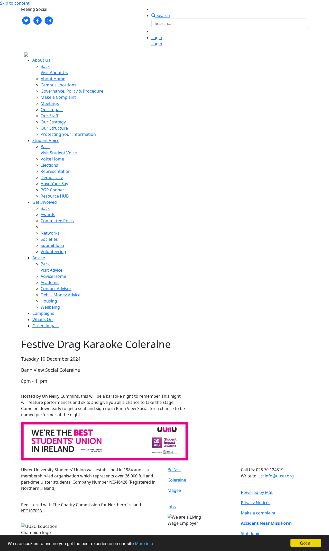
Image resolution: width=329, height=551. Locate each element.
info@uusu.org (279, 476)
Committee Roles (57, 221)
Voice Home (52, 159)
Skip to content (15, 3)
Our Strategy (53, 122)
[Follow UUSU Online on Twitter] (26, 20)
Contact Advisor (56, 288)
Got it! (306, 543)
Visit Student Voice (59, 153)
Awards (48, 214)
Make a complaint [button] (258, 513)
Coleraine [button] (177, 480)
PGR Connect (53, 190)
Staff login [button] (251, 533)
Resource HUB (55, 196)
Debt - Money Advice (60, 295)
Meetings (50, 103)
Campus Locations (58, 85)
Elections (49, 165)
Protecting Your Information (68, 134)
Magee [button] (174, 490)
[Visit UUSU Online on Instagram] (49, 20)
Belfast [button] (174, 470)
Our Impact (52, 109)
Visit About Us (54, 72)
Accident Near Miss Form (266, 523)
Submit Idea (52, 245)
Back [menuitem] (45, 66)
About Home (53, 79)
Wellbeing (50, 307)
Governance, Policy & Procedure (72, 91)
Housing (49, 301)
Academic (50, 282)
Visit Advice (51, 270)
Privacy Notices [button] (255, 502)
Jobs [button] (172, 507)
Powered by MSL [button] (257, 492)
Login (156, 37)
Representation (56, 171)
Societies (49, 239)
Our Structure (54, 128)
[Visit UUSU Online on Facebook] (37, 20)
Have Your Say (54, 183)
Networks (50, 233)
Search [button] (163, 15)
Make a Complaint (58, 97)
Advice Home (53, 276)
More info (144, 543)
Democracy (52, 177)
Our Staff (49, 116)
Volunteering (53, 251)
